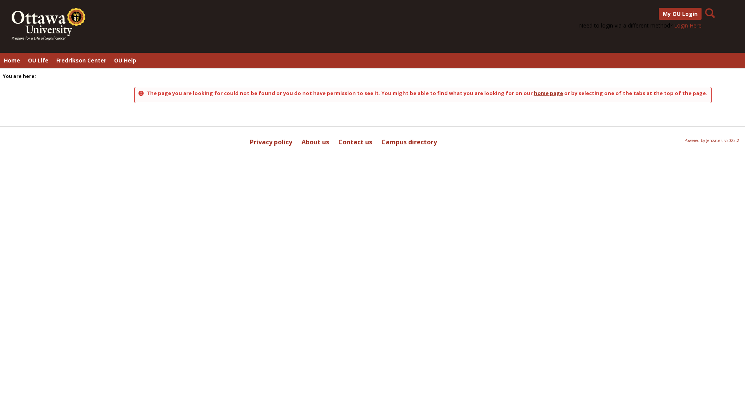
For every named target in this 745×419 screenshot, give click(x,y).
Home (12, 60)
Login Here (688, 25)
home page (548, 93)
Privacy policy (271, 142)
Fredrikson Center (81, 60)
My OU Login (680, 13)
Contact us (355, 142)
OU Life (38, 60)
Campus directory (409, 142)
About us (315, 142)
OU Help (125, 60)
